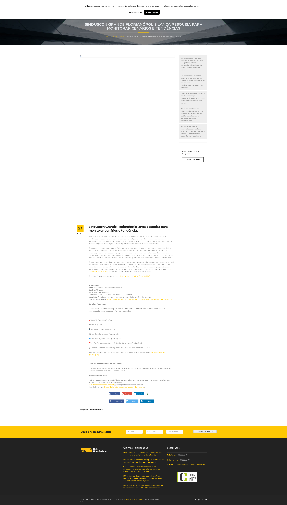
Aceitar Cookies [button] (152, 12)
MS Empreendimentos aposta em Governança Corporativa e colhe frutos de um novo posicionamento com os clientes (193, 82)
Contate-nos (193, 160)
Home (108, 36)
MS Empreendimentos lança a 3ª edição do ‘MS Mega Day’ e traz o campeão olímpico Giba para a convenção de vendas (192, 64)
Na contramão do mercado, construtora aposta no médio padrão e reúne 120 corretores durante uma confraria (193, 131)
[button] (114, 393)
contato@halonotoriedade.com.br (191, 465)
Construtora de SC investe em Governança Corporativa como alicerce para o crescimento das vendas (193, 98)
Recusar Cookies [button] (135, 12)
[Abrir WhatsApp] (5, 499)
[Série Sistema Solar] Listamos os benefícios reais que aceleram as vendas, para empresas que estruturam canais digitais (142, 478)
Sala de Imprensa (118, 36)
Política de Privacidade (134, 499)
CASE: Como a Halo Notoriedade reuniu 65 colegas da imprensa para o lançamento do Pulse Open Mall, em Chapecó (141, 469)
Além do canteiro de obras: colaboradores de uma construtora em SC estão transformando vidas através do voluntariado (192, 115)
